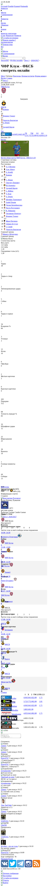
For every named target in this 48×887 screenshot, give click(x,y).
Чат (2, 131)
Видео (3, 23)
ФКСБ (3, 107)
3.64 (28, 697)
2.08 (35, 697)
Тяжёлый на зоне (7, 777)
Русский (4, 6)
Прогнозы (17, 76)
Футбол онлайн (16, 60)
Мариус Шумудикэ (10, 234)
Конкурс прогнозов (8, 33)
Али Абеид (10, 169)
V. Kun (8, 194)
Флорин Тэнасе (9, 116)
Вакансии (10, 35)
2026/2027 (35, 60)
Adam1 (3, 746)
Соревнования (6, 15)
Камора (6, 109)
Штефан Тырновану (14, 200)
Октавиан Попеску (13, 213)
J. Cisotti (9, 227)
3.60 (28, 709)
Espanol (17, 6)
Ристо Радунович (13, 208)
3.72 (25, 701)
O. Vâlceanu (10, 167)
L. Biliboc (9, 191)
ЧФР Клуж (5, 87)
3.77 (28, 701)
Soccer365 (5, 60)
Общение (4, 25)
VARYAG (5, 821)
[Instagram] (28, 867)
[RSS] (36, 867)
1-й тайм (4, 245)
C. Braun (9, 180)
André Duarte (11, 202)
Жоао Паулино (11, 221)
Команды (4, 19)
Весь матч (5, 243)
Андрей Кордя (8, 127)
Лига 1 (26, 60)
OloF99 (4, 825)
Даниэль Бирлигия (10, 120)
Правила (17, 35)
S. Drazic (6, 123)
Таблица (9, 76)
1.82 (31, 697)
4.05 (25, 713)
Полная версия (7, 42)
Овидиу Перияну (13, 183)
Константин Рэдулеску (12, 498)
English (11, 6)
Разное (3, 29)
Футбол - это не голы (9, 846)
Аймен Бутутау (12, 224)
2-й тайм (4, 247)
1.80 (31, 713)
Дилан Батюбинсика (14, 205)
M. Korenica (10, 185)
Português (24, 6)
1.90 (31, 709)
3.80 (25, 709)
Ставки (9, 78)
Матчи (3, 13)
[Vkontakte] (4, 867)
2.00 (31, 701)
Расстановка (6, 164)
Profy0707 (5, 758)
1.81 (40, 701)
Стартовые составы (8, 160)
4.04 (25, 697)
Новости (4, 8)
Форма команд (40, 76)
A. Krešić (9, 172)
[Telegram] (20, 867)
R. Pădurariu (10, 211)
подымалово (6, 771)
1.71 (40, 697)
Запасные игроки (8, 162)
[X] (12, 867)
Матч (3, 76)
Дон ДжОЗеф (6, 805)
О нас (3, 35)
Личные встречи (27, 76)
